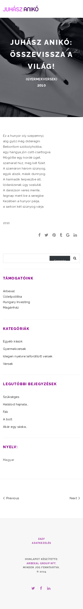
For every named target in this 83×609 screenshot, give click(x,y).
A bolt (7, 419)
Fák (5, 412)
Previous (12, 498)
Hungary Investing (16, 302)
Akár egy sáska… (15, 427)
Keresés (60, 260)
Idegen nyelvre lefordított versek (28, 356)
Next (74, 498)
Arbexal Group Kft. (41, 563)
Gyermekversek (41, 79)
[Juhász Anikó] (20, 8)
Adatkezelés (41, 543)
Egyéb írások (13, 341)
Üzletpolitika (12, 296)
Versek (8, 364)
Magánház (11, 307)
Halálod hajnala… (15, 404)
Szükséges (11, 397)
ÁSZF (41, 539)
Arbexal (9, 291)
